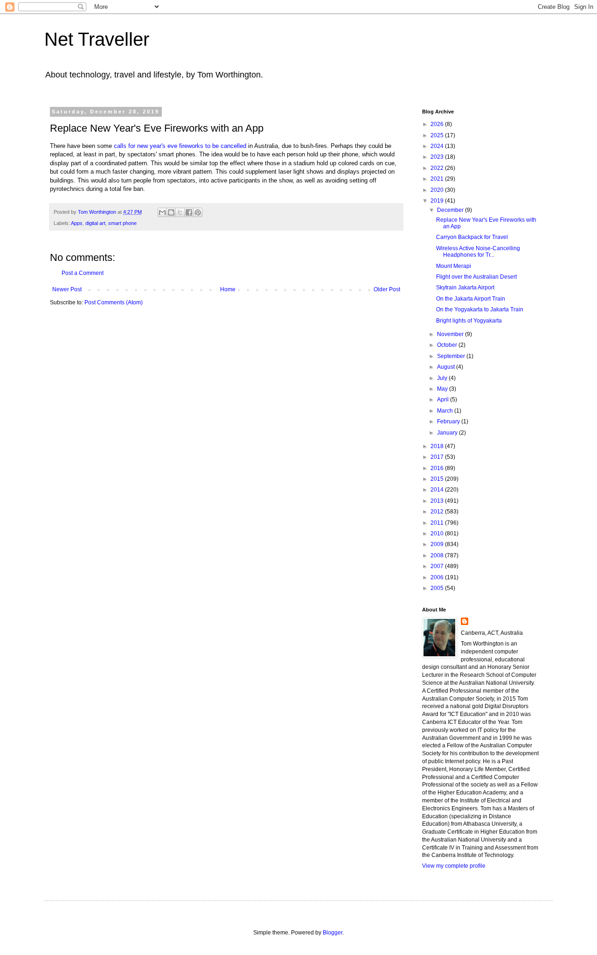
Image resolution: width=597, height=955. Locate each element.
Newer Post (67, 289)
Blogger (332, 932)
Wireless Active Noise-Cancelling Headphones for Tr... (478, 251)
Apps (77, 223)
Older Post (387, 289)
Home (228, 289)
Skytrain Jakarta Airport (465, 287)
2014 (437, 489)
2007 (437, 566)
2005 (437, 588)
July (443, 378)
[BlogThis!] (171, 212)
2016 (437, 468)
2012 (437, 511)
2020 (437, 190)
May (443, 389)
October (447, 345)
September (451, 356)
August (446, 367)
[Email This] (162, 212)
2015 (437, 479)
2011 (437, 523)
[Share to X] (180, 212)
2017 (437, 457)
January (448, 432)
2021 (437, 179)
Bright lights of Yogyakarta (469, 320)
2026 (437, 124)
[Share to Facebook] (189, 212)
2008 (437, 555)
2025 (437, 135)
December (451, 210)
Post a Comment (83, 273)
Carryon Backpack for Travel (472, 237)
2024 (437, 146)
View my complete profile (454, 866)
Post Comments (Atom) (113, 302)
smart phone (122, 223)
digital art (95, 223)
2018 (437, 446)
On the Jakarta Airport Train (470, 298)
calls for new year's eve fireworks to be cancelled (180, 145)
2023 (437, 157)
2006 (437, 577)
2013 (437, 501)
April (443, 399)
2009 (437, 544)
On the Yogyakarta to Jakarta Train (479, 309)
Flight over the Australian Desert (476, 277)
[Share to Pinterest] (197, 212)
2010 (437, 533)
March (445, 410)
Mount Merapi (453, 266)
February (449, 421)
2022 (437, 168)
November (451, 334)
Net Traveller (96, 39)
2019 (437, 200)
